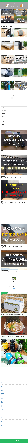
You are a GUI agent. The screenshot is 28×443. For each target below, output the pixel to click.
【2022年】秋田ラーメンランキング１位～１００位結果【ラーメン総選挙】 (12, 336)
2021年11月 (2, 413)
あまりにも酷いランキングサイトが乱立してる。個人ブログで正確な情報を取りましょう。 (14, 202)
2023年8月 (2, 387)
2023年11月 (2, 385)
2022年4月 (2, 406)
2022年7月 (2, 402)
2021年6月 (2, 420)
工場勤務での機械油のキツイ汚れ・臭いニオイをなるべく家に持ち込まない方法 (12, 177)
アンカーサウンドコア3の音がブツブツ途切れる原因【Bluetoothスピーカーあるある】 (13, 271)
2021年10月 (2, 414)
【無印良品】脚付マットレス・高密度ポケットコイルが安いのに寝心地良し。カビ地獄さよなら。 (7, 52)
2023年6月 (2, 390)
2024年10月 (2, 379)
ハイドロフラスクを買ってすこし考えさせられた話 (8, 364)
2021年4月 (2, 422)
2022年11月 (2, 398)
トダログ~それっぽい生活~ (14, 440)
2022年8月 (2, 401)
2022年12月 (2, 397)
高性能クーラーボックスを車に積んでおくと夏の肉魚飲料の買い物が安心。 (12, 314)
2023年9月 (2, 386)
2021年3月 (2, 424)
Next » (14, 95)
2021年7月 (2, 418)
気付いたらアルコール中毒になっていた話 (7, 151)
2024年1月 (2, 382)
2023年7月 (2, 389)
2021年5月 (2, 421)
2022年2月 (2, 409)
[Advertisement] (14, 214)
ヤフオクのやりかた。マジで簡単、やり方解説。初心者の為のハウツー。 (11, 246)
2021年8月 (2, 417)
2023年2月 (2, 394)
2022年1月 (2, 410)
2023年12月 (2, 383)
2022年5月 (2, 405)
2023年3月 (2, 393)
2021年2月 (2, 425)
